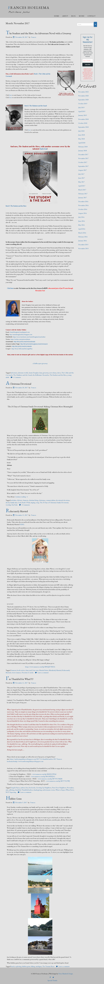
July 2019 (81, 107)
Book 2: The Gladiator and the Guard (36, 106)
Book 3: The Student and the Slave (16, 206)
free (27, 788)
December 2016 (83, 201)
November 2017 (83, 158)
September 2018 (83, 127)
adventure (14, 373)
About (65, 16)
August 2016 (82, 213)
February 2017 (83, 194)
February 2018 (83, 147)
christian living (33, 500)
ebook (8, 502)
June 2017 (81, 178)
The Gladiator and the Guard (22, 375)
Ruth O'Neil (26, 502)
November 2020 (83, 96)
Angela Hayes (15, 788)
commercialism (50, 500)
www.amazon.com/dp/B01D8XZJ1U (43, 776)
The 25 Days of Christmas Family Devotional (54, 502)
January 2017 (82, 197)
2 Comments (26, 505)
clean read (28, 670)
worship (8, 505)
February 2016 (83, 237)
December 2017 (83, 154)
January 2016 (82, 241)
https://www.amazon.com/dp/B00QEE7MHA (40, 667)
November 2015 (83, 248)
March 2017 (82, 190)
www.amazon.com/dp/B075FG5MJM (50, 779)
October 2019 (82, 103)
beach (13, 966)
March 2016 (82, 233)
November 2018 (83, 119)
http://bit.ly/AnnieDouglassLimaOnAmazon (34, 344)
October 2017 (82, 162)
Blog (73, 16)
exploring (18, 966)
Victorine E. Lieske (27, 673)
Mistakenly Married (55, 670)
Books (81, 16)
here (10, 95)
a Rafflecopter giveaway (40, 363)
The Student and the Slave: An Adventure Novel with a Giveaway (38, 33)
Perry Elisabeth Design (65, 974)
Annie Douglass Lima (35, 373)
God (19, 502)
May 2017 (81, 182)
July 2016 (81, 217)
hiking (33, 966)
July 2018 (81, 131)
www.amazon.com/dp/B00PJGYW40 (44, 774)
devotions (66, 500)
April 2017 (81, 186)
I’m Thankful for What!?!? (19, 679)
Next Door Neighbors (59, 788)
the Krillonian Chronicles (41, 375)
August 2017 (82, 170)
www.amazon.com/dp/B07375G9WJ (58, 781)
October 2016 (82, 209)
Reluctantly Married (17, 511)
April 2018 (81, 143)
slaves (59, 373)
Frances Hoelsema (28, 7)
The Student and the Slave (58, 375)
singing (33, 502)
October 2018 (82, 123)
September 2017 (83, 166)
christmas (42, 500)
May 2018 (81, 139)
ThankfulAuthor (27, 790)
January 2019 (82, 115)
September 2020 (83, 100)
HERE (22, 524)
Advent (19, 500)
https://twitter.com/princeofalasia (20, 339)
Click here (10, 288)
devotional (59, 500)
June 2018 (81, 135)
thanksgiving (37, 790)
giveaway (46, 373)
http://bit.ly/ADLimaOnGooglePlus (22, 349)
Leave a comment (43, 673)
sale (7, 790)
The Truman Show (48, 966)
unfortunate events (48, 790)
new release (52, 373)
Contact (91, 16)
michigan (39, 966)
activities (13, 500)
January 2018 (82, 150)
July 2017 (81, 174)
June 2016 (81, 221)
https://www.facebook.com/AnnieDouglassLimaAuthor (29, 337)
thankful (18, 790)
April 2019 (81, 111)
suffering (11, 790)
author (22, 788)
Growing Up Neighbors (43, 788)
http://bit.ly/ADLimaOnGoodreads (24, 341)
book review (21, 670)
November (70, 788)
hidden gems (26, 966)
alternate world (23, 373)
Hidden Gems (14, 798)
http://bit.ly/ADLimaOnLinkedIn (22, 346)
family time (13, 502)
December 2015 (83, 244)
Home (56, 16)
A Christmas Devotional (18, 383)
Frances (33, 37)
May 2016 (81, 225)
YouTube (15, 505)
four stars (35, 670)
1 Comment (17, 377)
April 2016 (81, 229)
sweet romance (16, 673)
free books (32, 788)
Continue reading (21, 497)
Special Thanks (52, 980)
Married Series (43, 670)
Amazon (25, 500)
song (37, 502)
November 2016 (83, 205)
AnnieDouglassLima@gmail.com (20, 332)
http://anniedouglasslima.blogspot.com (20, 334)
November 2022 (83, 92)
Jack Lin (43, 149)
